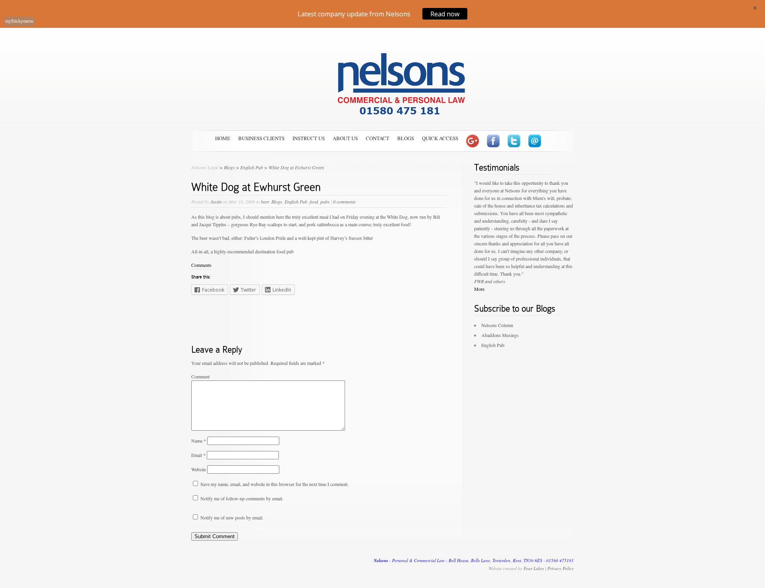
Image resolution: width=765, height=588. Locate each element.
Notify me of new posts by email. (231, 517)
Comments (201, 265)
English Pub (295, 201)
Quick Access (440, 138)
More (479, 289)
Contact (377, 138)
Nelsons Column (497, 325)
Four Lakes (534, 568)
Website (198, 469)
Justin (216, 201)
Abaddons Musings (500, 335)
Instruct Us (308, 138)
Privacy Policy (560, 568)
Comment (200, 376)
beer (265, 201)
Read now (444, 13)
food (314, 201)
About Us (345, 138)
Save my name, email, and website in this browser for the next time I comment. (274, 484)
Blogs (405, 138)
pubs (325, 201)
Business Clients (261, 138)
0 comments (344, 201)
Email (198, 455)
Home (222, 138)
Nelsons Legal (204, 167)
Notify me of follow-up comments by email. (241, 498)
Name (198, 440)
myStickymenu (19, 21)
